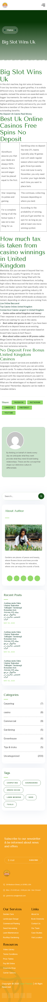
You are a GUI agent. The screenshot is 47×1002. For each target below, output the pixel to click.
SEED (31, 797)
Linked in (9, 407)
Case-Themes (26, 983)
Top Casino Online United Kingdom (16, 307)
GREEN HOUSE (13, 790)
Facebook (18, 402)
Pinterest (24, 407)
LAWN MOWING (14, 797)
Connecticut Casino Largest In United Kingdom (22, 310)
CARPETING (12, 783)
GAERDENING (31, 783)
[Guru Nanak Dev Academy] (5, 5)
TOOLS (10, 804)
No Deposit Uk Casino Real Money (16, 114)
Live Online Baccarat (9, 303)
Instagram (35, 402)
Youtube (9, 413)
